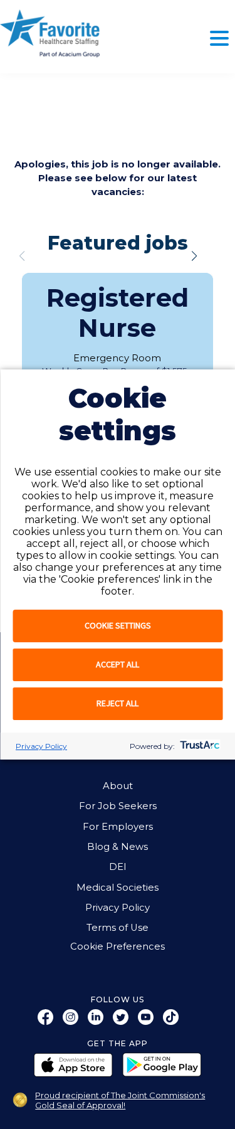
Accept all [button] (117, 664)
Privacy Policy (41, 746)
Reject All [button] (117, 703)
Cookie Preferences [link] (117, 946)
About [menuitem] (118, 786)
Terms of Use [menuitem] (117, 927)
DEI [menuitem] (118, 866)
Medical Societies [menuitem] (117, 887)
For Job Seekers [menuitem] (118, 806)
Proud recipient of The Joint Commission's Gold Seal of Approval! (120, 1100)
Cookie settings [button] (118, 625)
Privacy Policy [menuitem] (117, 907)
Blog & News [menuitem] (117, 846)
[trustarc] (198, 746)
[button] (194, 256)
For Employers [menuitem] (118, 826)
